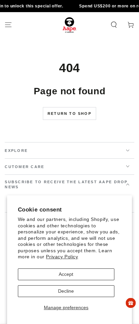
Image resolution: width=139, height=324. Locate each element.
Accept (66, 274)
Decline (66, 291)
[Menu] (8, 25)
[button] (114, 25)
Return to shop (69, 113)
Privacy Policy (62, 256)
